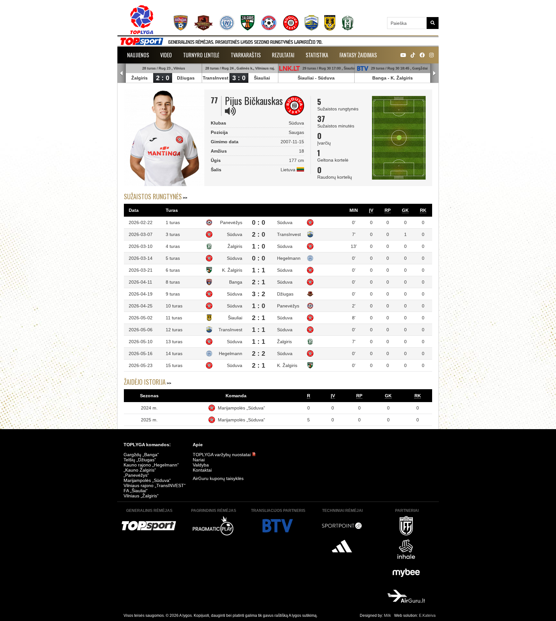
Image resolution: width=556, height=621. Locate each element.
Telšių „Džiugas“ (140, 459)
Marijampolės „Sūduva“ (241, 407)
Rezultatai (283, 55)
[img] (230, 111)
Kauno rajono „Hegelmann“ (151, 464)
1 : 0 (258, 246)
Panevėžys (231, 222)
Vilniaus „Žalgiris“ (141, 495)
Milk (387, 615)
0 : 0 (258, 222)
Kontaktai (202, 470)
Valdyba (201, 464)
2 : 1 (258, 282)
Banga (379, 77)
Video (166, 55)
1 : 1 (258, 270)
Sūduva (326, 77)
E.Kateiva (427, 615)
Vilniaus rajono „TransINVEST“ (155, 485)
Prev (121, 73)
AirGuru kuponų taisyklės (218, 478)
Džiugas (186, 77)
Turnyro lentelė (201, 55)
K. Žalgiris (402, 77)
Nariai (199, 459)
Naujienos (138, 55)
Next (434, 73)
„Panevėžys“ (136, 475)
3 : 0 (239, 77)
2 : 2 (258, 353)
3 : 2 (258, 293)
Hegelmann (289, 258)
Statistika (317, 55)
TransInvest (215, 77)
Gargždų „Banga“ (141, 454)
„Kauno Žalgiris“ (140, 470)
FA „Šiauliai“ (136, 490)
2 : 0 (162, 77)
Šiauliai (262, 77)
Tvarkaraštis (246, 55)
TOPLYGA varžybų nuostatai (222, 454)
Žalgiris (139, 77)
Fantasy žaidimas (358, 55)
